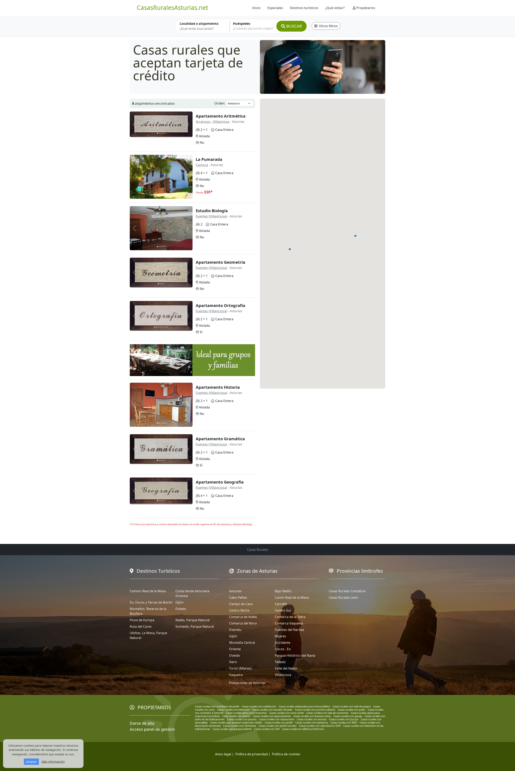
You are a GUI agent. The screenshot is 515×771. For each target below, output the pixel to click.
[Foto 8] (163, 194)
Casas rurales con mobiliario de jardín (217, 706)
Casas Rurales (257, 549)
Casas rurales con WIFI (343, 722)
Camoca (202, 165)
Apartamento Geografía (220, 482)
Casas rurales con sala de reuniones (327, 713)
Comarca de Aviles (243, 617)
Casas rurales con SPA (267, 729)
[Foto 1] (157, 133)
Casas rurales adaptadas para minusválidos (304, 706)
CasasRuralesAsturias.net (172, 7)
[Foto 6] (160, 194)
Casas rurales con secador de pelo (272, 709)
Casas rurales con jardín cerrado (278, 726)
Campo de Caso (241, 604)
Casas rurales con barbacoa (311, 722)
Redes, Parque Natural (192, 620)
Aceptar (31, 762)
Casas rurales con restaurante (276, 719)
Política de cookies (286, 754)
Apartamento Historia (218, 387)
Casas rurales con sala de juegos (352, 706)
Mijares (280, 636)
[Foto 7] (162, 194)
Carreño (281, 604)
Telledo (280, 662)
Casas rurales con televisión (233, 709)
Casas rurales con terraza (312, 719)
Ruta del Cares (141, 626)
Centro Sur (283, 610)
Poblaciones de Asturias (247, 683)
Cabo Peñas (238, 597)
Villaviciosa (283, 675)
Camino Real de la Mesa (148, 591)
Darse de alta (142, 723)
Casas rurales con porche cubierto (315, 709)
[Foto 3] (161, 133)
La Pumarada (209, 159)
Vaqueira (236, 675)
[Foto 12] (171, 194)
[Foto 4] (162, 133)
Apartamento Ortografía (220, 305)
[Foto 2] (159, 133)
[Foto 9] (165, 194)
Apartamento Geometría (220, 262)
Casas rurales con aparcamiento (272, 716)
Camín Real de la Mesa (292, 597)
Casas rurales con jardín (279, 722)
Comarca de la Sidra (290, 617)
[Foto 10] (167, 194)
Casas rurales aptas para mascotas (246, 713)
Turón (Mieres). (240, 668)
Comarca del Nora (243, 623)
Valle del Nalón (286, 668)
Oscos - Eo (283, 649)
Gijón (179, 602)
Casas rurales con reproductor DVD (320, 726)
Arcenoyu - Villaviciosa (212, 121)
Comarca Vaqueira (289, 623)
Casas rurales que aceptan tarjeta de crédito (236, 722)
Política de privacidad (251, 754)
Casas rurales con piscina (241, 719)
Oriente (235, 649)
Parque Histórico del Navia (295, 655)
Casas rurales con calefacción (259, 706)
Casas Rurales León (343, 597)
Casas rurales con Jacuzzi (343, 719)
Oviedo (180, 609)
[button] (289, 249)
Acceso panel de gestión (152, 729)
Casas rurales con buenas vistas (312, 716)
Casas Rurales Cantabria (347, 591)
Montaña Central (242, 642)
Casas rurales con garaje (347, 716)
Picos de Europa (142, 620)
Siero (233, 662)
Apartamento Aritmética (220, 116)
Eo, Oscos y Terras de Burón (151, 602)
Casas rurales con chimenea (239, 726)
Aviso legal (223, 754)
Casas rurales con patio (351, 709)
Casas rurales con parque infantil (232, 729)
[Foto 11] (169, 194)
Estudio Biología (212, 210)
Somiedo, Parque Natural (194, 626)
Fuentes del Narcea (289, 629)
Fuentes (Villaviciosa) (211, 216)
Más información (53, 762)
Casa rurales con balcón (236, 716)
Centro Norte (239, 610)
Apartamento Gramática (220, 438)
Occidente (282, 642)
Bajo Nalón (283, 591)
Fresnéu (235, 629)
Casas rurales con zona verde (286, 713)
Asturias (235, 591)
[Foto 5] (164, 133)
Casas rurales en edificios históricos (303, 729)
